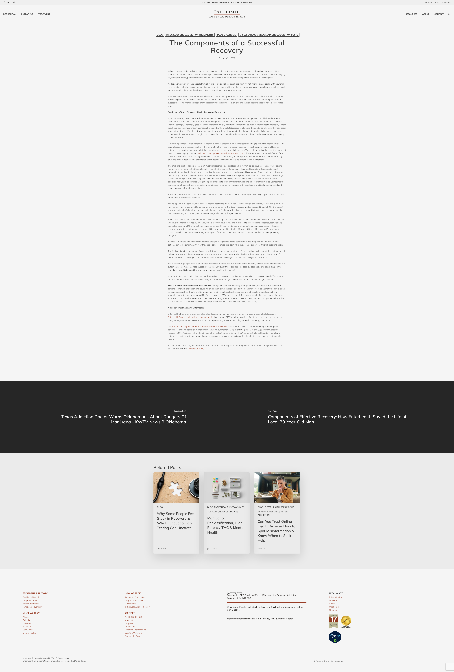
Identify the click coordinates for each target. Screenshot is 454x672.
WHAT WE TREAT (31, 613)
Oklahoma (334, 607)
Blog (160, 34)
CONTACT (130, 613)
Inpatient (129, 620)
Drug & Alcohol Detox (135, 600)
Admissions (130, 626)
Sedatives (27, 626)
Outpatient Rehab (31, 600)
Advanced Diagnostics (135, 597)
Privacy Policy (335, 597)
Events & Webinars (133, 633)
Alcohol (26, 617)
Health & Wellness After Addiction (273, 513)
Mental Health (29, 633)
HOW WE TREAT (133, 593)
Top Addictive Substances (222, 511)
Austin (332, 603)
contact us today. (196, 348)
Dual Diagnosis (226, 34)
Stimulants (28, 629)
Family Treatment (31, 603)
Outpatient (130, 623)
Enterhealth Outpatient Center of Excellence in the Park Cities (199, 326)
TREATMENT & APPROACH (36, 593)
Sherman (333, 610)
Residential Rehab (31, 597)
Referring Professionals (135, 629)
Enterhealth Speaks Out (229, 507)
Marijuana (27, 623)
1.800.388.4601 (135, 617)
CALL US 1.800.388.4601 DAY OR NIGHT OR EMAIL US (227, 2)
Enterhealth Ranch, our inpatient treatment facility (191, 317)
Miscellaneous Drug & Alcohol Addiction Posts (269, 34)
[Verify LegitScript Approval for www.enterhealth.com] (335, 642)
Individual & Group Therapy (137, 607)
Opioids (26, 620)
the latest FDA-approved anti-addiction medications (220, 153)
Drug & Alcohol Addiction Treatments (190, 34)
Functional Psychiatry (32, 607)
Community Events (133, 636)
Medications (130, 603)
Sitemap (333, 600)
